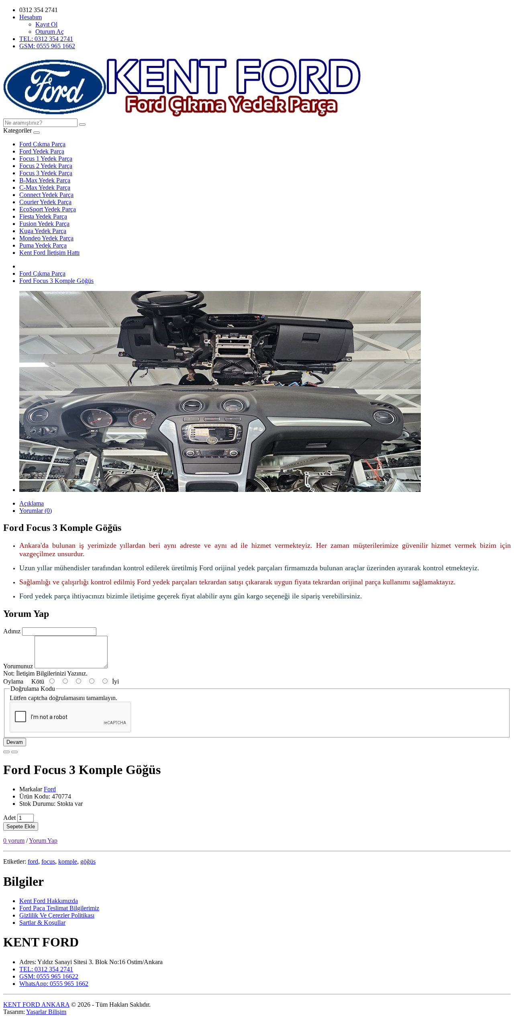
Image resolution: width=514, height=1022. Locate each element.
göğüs (88, 861)
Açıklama (31, 503)
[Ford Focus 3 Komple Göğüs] (220, 489)
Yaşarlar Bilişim (46, 1011)
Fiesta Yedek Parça (43, 216)
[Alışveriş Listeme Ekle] (6, 752)
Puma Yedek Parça (43, 245)
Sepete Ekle (20, 826)
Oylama (13, 681)
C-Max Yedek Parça (44, 187)
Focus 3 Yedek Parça (45, 173)
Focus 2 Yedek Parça (45, 165)
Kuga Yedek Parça (42, 230)
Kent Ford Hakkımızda (48, 900)
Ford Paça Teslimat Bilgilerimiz (59, 908)
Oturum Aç (49, 31)
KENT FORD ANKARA (36, 1004)
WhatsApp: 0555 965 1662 (53, 983)
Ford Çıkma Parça (42, 144)
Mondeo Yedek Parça (46, 238)
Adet (9, 817)
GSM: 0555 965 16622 (48, 976)
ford (33, 861)
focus (48, 861)
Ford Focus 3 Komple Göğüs (56, 280)
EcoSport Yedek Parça (47, 209)
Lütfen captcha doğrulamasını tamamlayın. (63, 697)
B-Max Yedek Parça (44, 180)
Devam (14, 742)
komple (67, 861)
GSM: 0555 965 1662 (47, 46)
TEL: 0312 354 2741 (46, 38)
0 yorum (13, 840)
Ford (50, 789)
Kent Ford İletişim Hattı (49, 252)
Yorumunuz (18, 666)
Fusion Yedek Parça (44, 223)
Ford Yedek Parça (41, 151)
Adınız (11, 631)
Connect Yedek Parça (46, 194)
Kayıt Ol (46, 24)
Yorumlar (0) (35, 510)
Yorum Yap (43, 840)
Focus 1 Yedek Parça (45, 158)
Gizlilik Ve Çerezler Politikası (56, 915)
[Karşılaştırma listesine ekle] (14, 752)
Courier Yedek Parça (45, 202)
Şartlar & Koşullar (42, 922)
